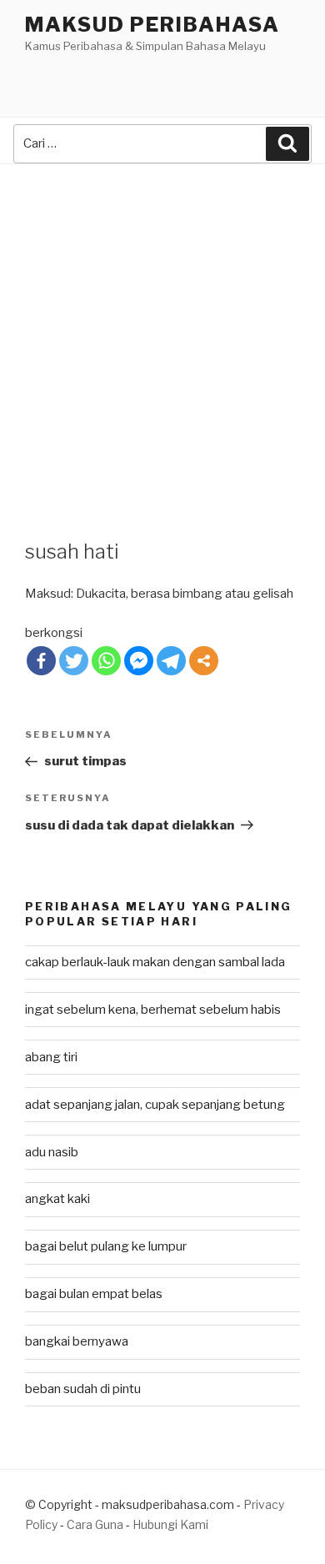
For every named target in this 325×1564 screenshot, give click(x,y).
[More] (203, 660)
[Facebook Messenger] (138, 660)
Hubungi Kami (170, 1524)
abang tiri (51, 1057)
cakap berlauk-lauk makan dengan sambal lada (155, 962)
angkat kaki (57, 1198)
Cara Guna (96, 1524)
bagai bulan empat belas (93, 1293)
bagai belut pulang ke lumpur (106, 1246)
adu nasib (51, 1152)
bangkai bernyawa (76, 1341)
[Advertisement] (162, 335)
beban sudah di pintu (83, 1388)
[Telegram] (171, 660)
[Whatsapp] (106, 660)
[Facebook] (41, 660)
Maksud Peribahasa (152, 25)
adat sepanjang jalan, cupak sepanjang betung (155, 1104)
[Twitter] (73, 660)
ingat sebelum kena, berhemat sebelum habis (153, 1009)
